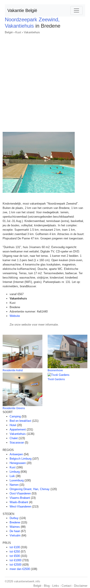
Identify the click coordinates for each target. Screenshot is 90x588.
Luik (12, 476)
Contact (66, 585)
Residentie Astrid (13, 370)
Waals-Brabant (19, 502)
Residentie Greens (14, 408)
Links (55, 585)
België (9, 32)
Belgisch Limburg (20, 458)
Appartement (18, 429)
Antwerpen (16, 454)
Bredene (15, 522)
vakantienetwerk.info (27, 581)
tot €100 (15, 547)
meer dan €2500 (20, 569)
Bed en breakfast (20, 420)
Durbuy (14, 518)
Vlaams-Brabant (20, 497)
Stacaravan (17, 442)
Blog (47, 585)
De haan (15, 531)
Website (15, 316)
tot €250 (15, 551)
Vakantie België (22, 10)
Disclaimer (80, 585)
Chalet (14, 438)
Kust (18, 32)
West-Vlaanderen (20, 506)
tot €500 (15, 556)
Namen (14, 484)
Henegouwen (18, 463)
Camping (15, 416)
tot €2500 (15, 564)
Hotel (13, 425)
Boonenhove (55, 370)
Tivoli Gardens (56, 379)
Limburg (15, 471)
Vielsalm (15, 535)
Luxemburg (17, 480)
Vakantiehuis (32, 32)
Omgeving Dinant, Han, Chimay (30, 489)
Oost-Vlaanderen (20, 493)
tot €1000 (15, 560)
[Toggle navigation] (76, 10)
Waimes (15, 526)
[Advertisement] (45, 81)
